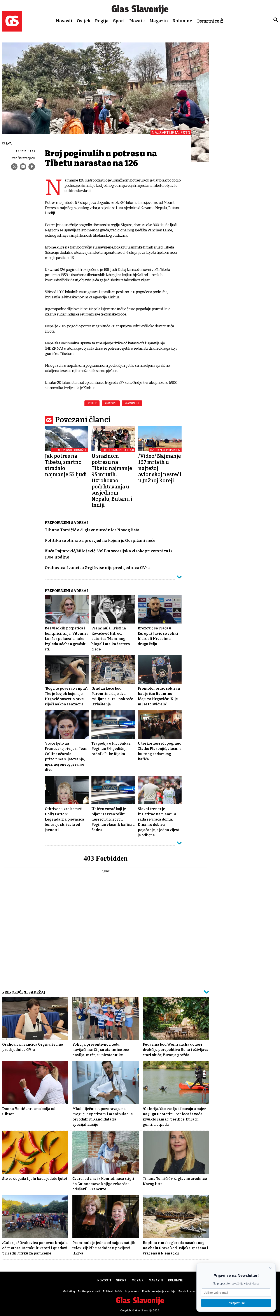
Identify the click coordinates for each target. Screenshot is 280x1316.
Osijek (84, 20)
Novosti (64, 20)
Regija (102, 20)
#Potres (110, 403)
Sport (119, 20)
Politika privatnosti (89, 1291)
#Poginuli (132, 403)
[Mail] (23, 166)
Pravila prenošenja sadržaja (158, 1291)
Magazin (158, 20)
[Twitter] (14, 166)
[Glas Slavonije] (12, 29)
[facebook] (31, 166)
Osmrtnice (207, 21)
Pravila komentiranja (190, 1291)
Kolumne (182, 20)
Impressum (132, 1291)
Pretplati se (236, 1303)
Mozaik (137, 20)
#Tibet (92, 403)
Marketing (69, 1291)
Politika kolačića (112, 1291)
